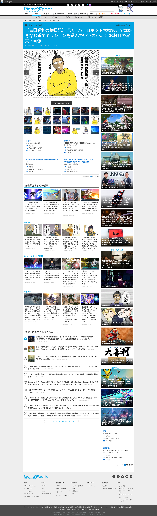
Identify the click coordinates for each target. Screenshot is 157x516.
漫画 (92, 14)
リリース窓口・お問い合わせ (44, 507)
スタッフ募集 (75, 509)
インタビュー (67, 17)
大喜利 (105, 486)
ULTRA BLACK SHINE (125, 494)
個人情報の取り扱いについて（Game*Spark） (97, 507)
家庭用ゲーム (60, 14)
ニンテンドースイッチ (63, 495)
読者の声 (83, 14)
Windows (44, 486)
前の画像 (26, 72)
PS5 (58, 486)
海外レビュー (79, 17)
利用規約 (113, 507)
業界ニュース (76, 491)
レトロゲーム (92, 486)
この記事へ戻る (61, 103)
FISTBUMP (115, 14)
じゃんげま (122, 486)
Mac (43, 488)
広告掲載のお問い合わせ (60, 507)
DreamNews (90, 509)
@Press (97, 509)
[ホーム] (25, 20)
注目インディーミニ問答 (95, 17)
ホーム (27, 14)
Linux (43, 491)
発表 (74, 488)
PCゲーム (47, 14)
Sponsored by (85, 176)
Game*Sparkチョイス (109, 488)
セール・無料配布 (78, 486)
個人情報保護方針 (79, 507)
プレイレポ (55, 17)
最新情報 (74, 483)
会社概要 (70, 507)
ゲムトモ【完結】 (124, 497)
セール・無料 (72, 14)
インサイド (103, 14)
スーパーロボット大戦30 (33, 256)
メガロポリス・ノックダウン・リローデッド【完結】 (126, 490)
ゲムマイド (128, 14)
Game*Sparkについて (30, 507)
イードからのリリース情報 (63, 509)
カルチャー (90, 483)
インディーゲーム (47, 493)
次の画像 (96, 72)
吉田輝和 (27, 222)
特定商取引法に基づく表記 (124, 507)
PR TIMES (83, 509)
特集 (36, 14)
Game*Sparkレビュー (41, 17)
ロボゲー (27, 292)
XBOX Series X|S (62, 488)
